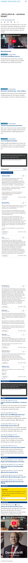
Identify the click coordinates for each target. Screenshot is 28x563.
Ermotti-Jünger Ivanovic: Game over (10, 426)
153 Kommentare (14, 460)
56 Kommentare (13, 445)
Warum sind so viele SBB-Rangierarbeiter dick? (13, 415)
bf (7, 413)
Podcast (18, 504)
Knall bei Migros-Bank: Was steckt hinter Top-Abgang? (12, 482)
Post (17, 157)
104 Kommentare (14, 475)
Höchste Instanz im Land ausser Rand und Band (13, 447)
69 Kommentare (11, 504)
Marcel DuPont (5, 202)
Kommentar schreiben (7, 172)
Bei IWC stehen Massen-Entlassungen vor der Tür (13, 477)
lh (7, 400)
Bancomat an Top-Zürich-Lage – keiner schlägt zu (13, 91)
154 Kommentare (14, 464)
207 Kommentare (14, 470)
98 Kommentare (14, 480)
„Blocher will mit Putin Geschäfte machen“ (12, 506)
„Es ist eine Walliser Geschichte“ (9, 141)
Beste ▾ (25, 169)
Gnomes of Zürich (6, 175)
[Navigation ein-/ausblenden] (25, 1)
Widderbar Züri (5, 366)
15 (14, 20)
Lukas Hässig (9, 20)
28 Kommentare (13, 400)
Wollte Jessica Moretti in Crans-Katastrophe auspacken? (12, 467)
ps (8, 460)
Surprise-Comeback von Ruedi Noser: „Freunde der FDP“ (14, 403)
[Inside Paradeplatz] (10, 1)
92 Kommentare (13, 413)
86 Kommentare (13, 434)
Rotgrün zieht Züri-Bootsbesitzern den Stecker (12, 462)
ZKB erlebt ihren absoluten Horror (9, 472)
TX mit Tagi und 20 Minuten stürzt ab (10, 56)
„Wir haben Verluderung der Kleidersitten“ (12, 126)
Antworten (5, 197)
